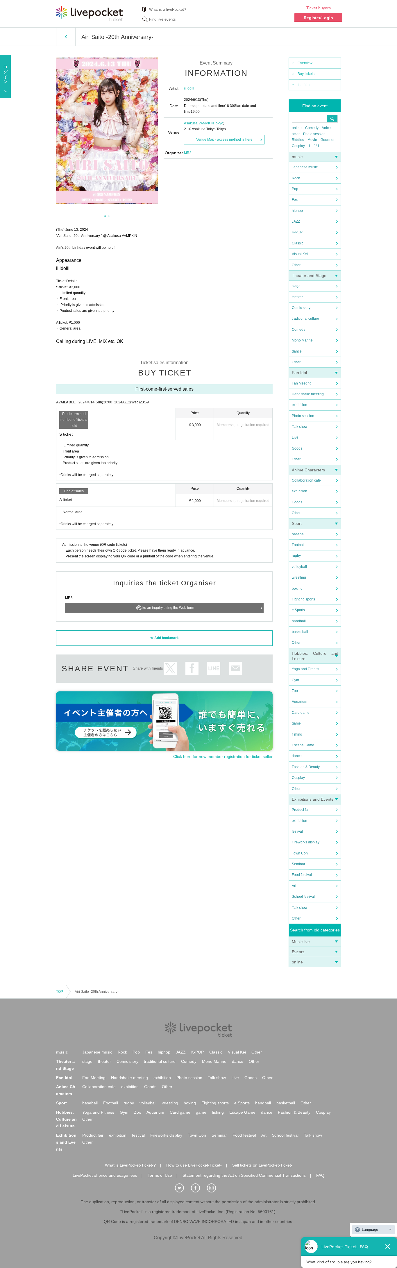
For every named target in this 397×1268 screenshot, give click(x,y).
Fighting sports (303, 599)
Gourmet (327, 140)
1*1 (316, 146)
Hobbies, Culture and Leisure (66, 1119)
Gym (295, 680)
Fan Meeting (302, 383)
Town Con (300, 853)
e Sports (298, 610)
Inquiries (304, 85)
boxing (297, 588)
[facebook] (198, 1188)
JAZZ (296, 221)
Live (295, 437)
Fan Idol (299, 372)
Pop (295, 189)
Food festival (302, 875)
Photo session (314, 134)
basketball (300, 632)
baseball (298, 534)
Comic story (301, 308)
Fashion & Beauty (306, 767)
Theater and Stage (309, 275)
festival (297, 831)
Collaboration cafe (306, 480)
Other (296, 265)
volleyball (299, 567)
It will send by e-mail (235, 668)
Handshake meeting (308, 394)
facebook (192, 668)
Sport (297, 523)
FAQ (320, 1175)
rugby (296, 556)
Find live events (162, 19)
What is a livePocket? (167, 9)
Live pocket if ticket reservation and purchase (89, 14)
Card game (301, 713)
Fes (295, 200)
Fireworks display (305, 842)
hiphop (297, 211)
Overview (305, 63)
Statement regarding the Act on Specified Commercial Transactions (244, 1175)
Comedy (312, 128)
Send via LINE (213, 668)
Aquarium (299, 702)
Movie (312, 140)
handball (299, 621)
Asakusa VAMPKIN (199, 123)
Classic (297, 243)
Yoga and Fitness (305, 669)
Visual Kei (300, 254)
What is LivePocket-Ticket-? (130, 1165)
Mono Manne (302, 340)
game (296, 723)
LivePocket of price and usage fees (105, 1175)
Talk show (299, 427)
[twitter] (182, 1188)
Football (298, 545)
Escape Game (303, 745)
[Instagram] (214, 1188)
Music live (301, 941)
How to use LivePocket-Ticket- (194, 1165)
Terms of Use (160, 1175)
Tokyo (218, 123)
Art (294, 886)
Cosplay (298, 146)
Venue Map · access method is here (224, 139)
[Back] (66, 37)
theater (297, 297)
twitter (170, 668)
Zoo (295, 691)
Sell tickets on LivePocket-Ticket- (262, 1165)
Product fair (301, 810)
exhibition (299, 405)
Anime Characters (308, 470)
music (297, 156)
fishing (297, 734)
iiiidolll (189, 88)
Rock (296, 178)
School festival (303, 897)
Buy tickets (306, 74)
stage (296, 286)
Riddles (298, 140)
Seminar (298, 864)
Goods (297, 448)
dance (297, 351)
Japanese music (305, 167)
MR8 (188, 153)
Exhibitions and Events (312, 799)
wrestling (299, 577)
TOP (59, 992)
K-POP (297, 232)
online (297, 128)
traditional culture (305, 318)
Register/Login (318, 17)
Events (298, 951)
